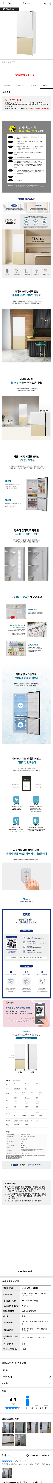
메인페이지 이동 (9, 3)
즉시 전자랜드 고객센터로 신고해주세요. (38, 109)
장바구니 (50, 3)
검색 (45, 3)
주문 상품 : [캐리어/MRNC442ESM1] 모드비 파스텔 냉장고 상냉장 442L (26, 1464)
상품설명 (7, 85)
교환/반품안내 (7, 1377)
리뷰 (33, 85)
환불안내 (5, 1383)
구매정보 (20, 85)
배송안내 (5, 1370)
